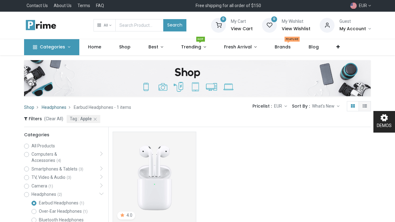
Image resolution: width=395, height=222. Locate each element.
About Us (63, 5)
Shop (29, 107)
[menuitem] (95, 47)
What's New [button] (323, 106)
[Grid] (353, 106)
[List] (365, 106)
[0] (218, 25)
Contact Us (37, 5)
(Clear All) (53, 118)
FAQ (100, 5)
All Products (43, 145)
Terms (83, 5)
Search (174, 25)
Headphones (54, 107)
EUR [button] (278, 106)
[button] (104, 25)
